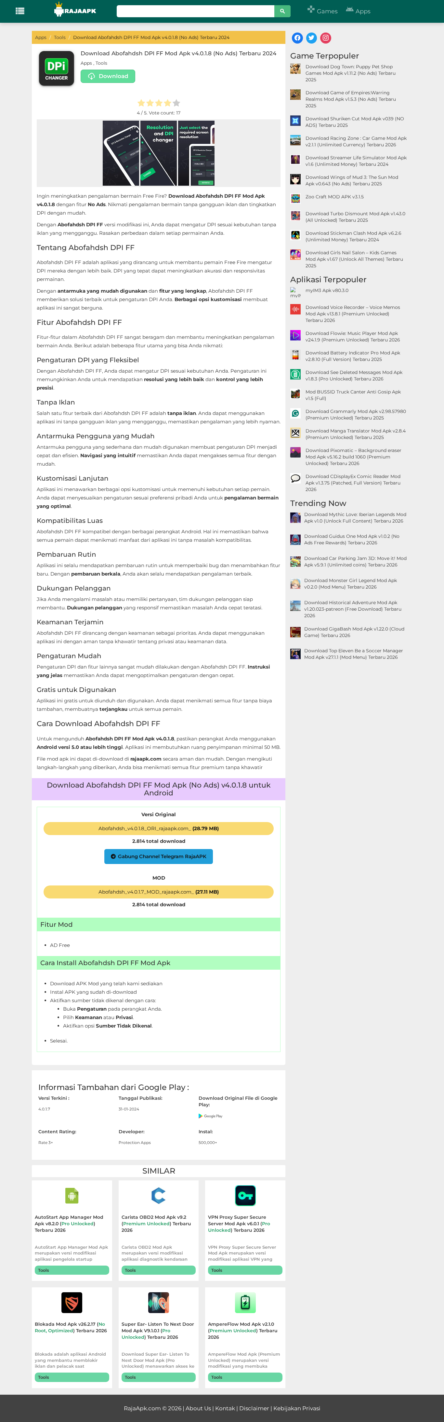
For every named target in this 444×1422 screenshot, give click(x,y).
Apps (358, 11)
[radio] (141, 103)
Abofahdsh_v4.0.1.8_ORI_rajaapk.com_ (158, 828)
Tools (101, 63)
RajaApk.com (142, 1408)
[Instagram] (326, 38)
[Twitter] (312, 38)
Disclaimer (254, 1408)
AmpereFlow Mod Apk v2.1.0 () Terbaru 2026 (243, 1330)
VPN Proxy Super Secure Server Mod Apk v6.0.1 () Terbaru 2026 (239, 1223)
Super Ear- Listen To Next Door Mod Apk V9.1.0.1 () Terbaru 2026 (158, 1330)
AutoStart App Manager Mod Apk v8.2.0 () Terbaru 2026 (69, 1223)
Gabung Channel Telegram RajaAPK (162, 856)
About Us (198, 1408)
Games (322, 11)
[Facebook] (297, 38)
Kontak (225, 1408)
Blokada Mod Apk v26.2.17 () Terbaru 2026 (71, 1327)
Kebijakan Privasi (296, 1408)
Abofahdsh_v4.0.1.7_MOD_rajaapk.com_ (158, 892)
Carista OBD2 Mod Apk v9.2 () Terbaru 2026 (156, 1223)
